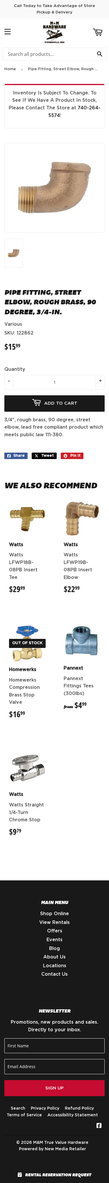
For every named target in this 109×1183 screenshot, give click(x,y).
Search (18, 1108)
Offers (54, 931)
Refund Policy (79, 1108)
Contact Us (54, 974)
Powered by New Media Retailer (52, 1149)
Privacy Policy (45, 1108)
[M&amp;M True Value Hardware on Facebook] (99, 1126)
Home (10, 69)
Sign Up (54, 1088)
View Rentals (54, 922)
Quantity (14, 369)
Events (54, 939)
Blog (54, 948)
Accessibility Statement (72, 1115)
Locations (54, 965)
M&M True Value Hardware (60, 1143)
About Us (54, 957)
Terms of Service (24, 1115)
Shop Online (54, 913)
